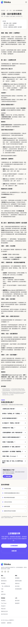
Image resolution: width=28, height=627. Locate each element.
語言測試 (17, 586)
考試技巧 (3, 606)
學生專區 (3, 578)
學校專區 (3, 583)
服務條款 (9, 623)
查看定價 (14, 551)
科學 (10, 10)
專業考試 (17, 583)
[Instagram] (5, 572)
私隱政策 (3, 623)
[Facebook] (8, 572)
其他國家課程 (18, 589)
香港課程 (17, 578)
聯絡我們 (17, 603)
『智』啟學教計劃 (5, 586)
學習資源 (3, 10)
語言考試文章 (4, 614)
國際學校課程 (18, 580)
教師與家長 (4, 580)
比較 (2, 589)
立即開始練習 (14, 545)
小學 (7, 10)
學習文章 (3, 608)
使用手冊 (3, 594)
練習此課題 (8, 476)
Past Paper (3, 603)
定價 (2, 591)
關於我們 (17, 600)
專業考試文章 (4, 611)
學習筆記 (3, 600)
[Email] (2, 572)
